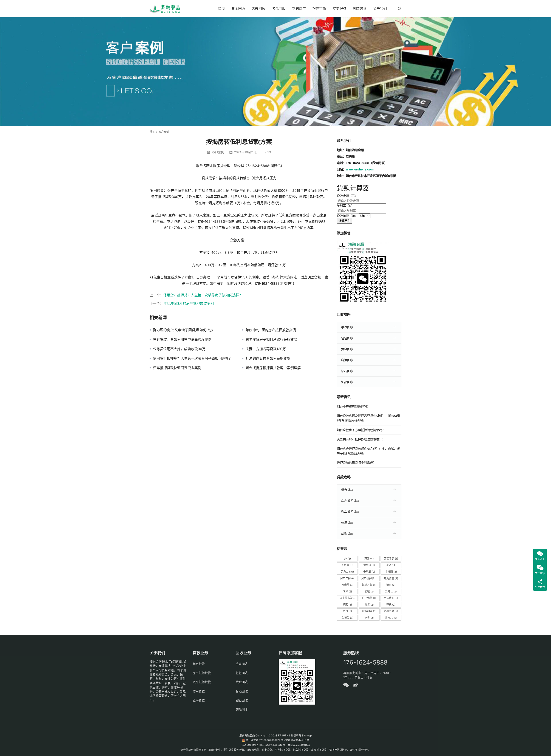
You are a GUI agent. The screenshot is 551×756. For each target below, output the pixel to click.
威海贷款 (347, 533)
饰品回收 (347, 382)
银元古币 (319, 8)
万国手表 (391, 558)
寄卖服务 (339, 8)
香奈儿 (391, 617)
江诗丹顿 (369, 584)
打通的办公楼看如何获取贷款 (268, 358)
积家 (347, 604)
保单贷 (369, 565)
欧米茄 (347, 584)
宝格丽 (391, 571)
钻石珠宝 (299, 8)
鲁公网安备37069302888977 (263, 740)
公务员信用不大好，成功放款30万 (179, 349)
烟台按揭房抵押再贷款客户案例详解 (273, 368)
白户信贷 (369, 598)
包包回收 (347, 338)
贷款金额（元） (347, 196)
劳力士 (347, 571)
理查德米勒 (348, 598)
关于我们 (380, 8)
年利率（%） (345, 205)
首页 (221, 8)
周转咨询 (360, 8)
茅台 (347, 611)
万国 (369, 558)
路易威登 (391, 611)
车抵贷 (347, 617)
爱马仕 (391, 591)
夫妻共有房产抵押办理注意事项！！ (361, 439)
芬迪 (390, 604)
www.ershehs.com (360, 169)
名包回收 (279, 8)
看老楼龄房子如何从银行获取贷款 (271, 339)
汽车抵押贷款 (350, 511)
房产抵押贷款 (350, 500)
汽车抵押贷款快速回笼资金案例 (177, 368)
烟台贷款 (347, 490)
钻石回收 (347, 371)
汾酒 (390, 584)
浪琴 (347, 591)
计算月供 (345, 221)
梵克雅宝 (391, 578)
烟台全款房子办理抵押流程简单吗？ (361, 430)
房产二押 (347, 578)
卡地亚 (369, 571)
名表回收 (258, 8)
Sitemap (307, 735)
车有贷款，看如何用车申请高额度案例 (182, 339)
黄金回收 (238, 8)
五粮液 (347, 565)
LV (347, 558)
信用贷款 (347, 522)
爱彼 (369, 591)
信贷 (391, 565)
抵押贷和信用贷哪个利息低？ (356, 462)
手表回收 (347, 327)
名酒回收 (347, 360)
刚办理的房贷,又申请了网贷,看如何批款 (183, 330)
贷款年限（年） (347, 216)
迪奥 (369, 617)
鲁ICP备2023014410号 (295, 740)
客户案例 (218, 152)
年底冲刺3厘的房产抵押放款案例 (188, 303)
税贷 (369, 604)
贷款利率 (369, 611)
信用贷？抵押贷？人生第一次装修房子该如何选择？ (203, 295)
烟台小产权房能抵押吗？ (353, 406)
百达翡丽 (391, 598)
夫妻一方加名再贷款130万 (266, 349)
